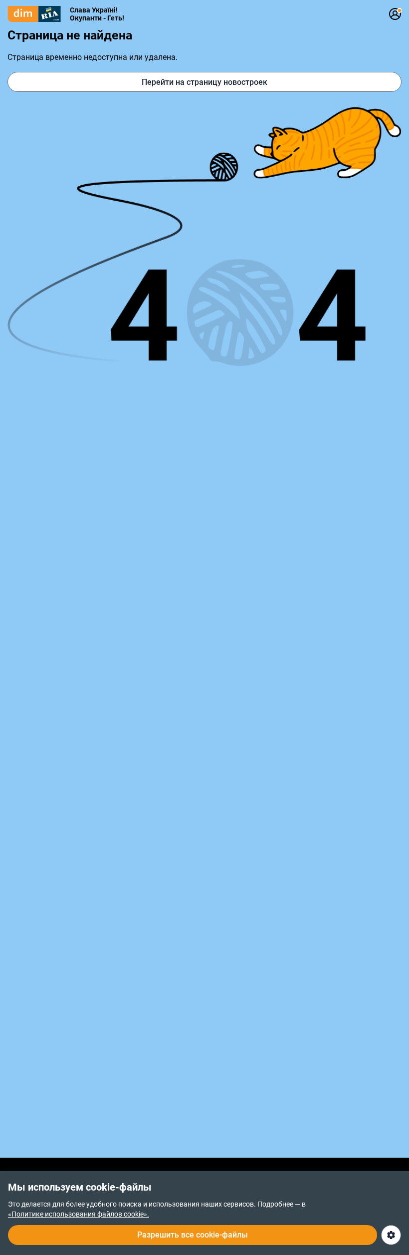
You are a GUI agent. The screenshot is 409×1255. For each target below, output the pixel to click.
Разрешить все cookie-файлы (192, 1235)
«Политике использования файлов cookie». (78, 1214)
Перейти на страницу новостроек (204, 82)
